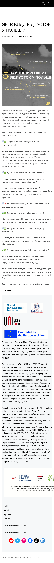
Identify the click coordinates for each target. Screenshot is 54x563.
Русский (7, 514)
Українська (9, 510)
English (7, 519)
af (31, 36)
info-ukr (7, 290)
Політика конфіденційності (15, 526)
